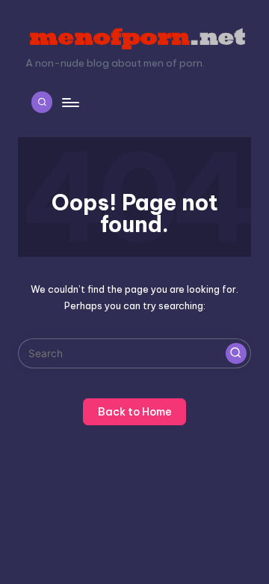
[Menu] (69, 102)
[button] (236, 353)
